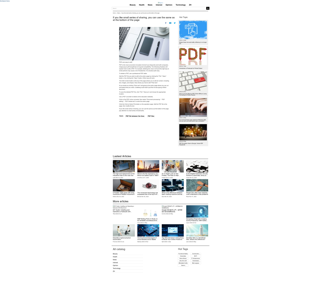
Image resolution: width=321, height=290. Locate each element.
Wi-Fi (195, 256)
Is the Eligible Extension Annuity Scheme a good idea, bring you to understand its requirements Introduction (197, 176)
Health (141, 5)
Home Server (183, 258)
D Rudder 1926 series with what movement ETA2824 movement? (124, 193)
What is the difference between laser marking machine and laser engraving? (172, 194)
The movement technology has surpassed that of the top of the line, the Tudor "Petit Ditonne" (147, 194)
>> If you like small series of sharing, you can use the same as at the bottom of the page (139, 13)
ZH (190, 5)
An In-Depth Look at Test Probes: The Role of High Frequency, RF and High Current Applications (172, 176)
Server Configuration (183, 266)
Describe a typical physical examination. (122, 238)
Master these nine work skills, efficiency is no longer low (193, 42)
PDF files (151, 116)
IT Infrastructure (195, 258)
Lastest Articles (122, 156)
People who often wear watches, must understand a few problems (197, 193)
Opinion (169, 5)
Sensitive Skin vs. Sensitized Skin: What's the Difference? (195, 238)
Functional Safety (183, 253)
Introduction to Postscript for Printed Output (190, 68)
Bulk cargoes (195, 263)
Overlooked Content (196, 261)
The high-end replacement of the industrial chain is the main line (124, 174)
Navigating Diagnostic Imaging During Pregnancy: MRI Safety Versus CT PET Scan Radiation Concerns (196, 221)
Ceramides (183, 256)
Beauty (133, 5)
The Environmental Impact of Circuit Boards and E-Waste (147, 238)
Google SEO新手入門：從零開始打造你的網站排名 (172, 211)
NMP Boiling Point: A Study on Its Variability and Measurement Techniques (147, 220)
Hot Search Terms (5, 1)
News (150, 5)
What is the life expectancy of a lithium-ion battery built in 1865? (148, 174)
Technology (181, 5)
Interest (159, 5)
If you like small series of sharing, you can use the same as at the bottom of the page (144, 19)
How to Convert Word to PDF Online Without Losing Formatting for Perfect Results (193, 94)
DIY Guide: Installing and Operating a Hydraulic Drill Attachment (121, 211)
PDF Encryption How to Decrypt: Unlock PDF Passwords (191, 144)
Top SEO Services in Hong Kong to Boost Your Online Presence (172, 238)
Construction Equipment (195, 254)
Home (114, 13)
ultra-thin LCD (183, 261)
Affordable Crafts (183, 263)
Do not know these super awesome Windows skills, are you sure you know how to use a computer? (192, 120)
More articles (120, 201)
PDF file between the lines (135, 116)
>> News (118, 13)
